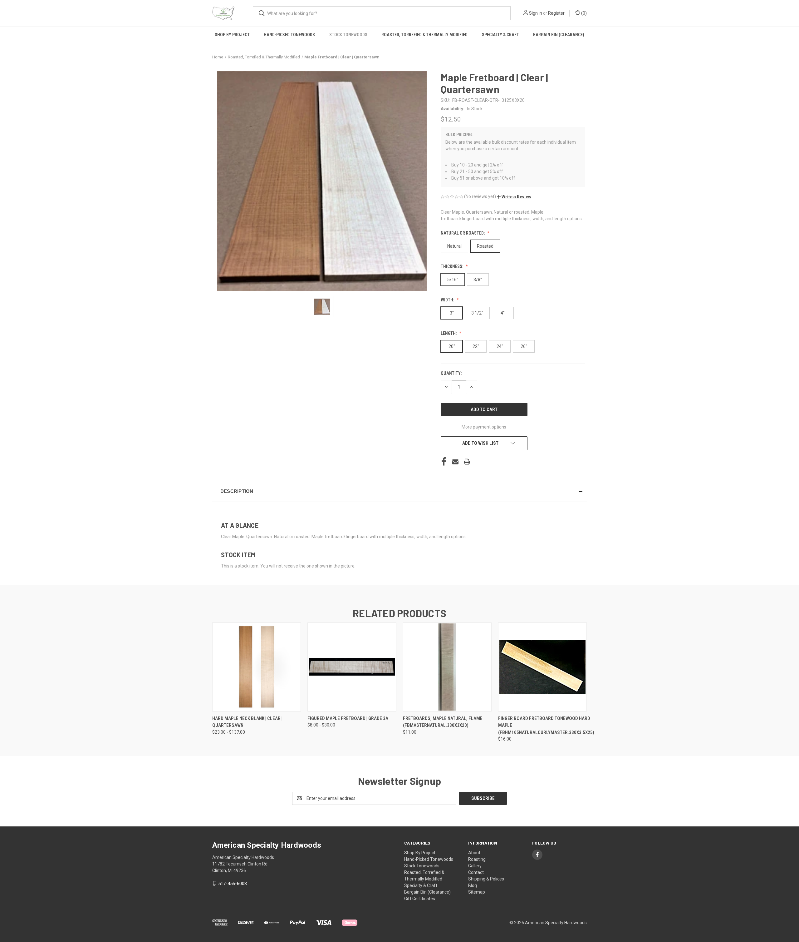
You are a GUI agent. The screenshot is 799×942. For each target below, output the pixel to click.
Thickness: (452, 266)
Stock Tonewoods (348, 34)
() (583, 13)
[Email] (455, 461)
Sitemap (476, 892)
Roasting (477, 859)
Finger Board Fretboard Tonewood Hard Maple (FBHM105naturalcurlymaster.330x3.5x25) (546, 725)
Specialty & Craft (500, 34)
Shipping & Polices (486, 878)
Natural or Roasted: (463, 233)
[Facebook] (444, 461)
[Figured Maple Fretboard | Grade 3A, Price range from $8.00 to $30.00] (352, 667)
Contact (476, 872)
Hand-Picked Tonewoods (289, 34)
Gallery (475, 865)
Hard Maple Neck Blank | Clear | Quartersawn (247, 722)
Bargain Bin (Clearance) (558, 34)
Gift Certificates (419, 898)
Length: (449, 333)
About (474, 852)
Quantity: (451, 373)
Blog (472, 885)
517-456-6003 (232, 883)
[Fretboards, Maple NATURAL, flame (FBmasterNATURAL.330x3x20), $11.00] (447, 667)
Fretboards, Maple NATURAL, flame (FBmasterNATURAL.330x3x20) (443, 722)
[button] (514, 196)
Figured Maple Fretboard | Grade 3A (347, 718)
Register (556, 13)
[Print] (467, 461)
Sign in (535, 13)
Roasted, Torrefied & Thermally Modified (424, 34)
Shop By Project (232, 34)
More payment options (484, 426)
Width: (448, 299)
